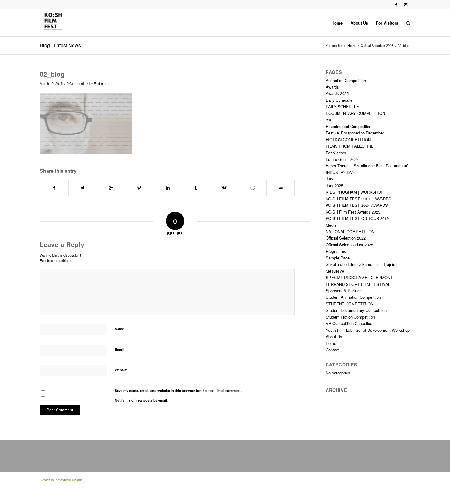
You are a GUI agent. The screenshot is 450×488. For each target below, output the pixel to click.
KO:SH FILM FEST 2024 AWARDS (357, 205)
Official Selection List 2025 (349, 245)
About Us (334, 336)
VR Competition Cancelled (349, 323)
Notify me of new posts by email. (141, 400)
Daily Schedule (339, 100)
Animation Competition (346, 80)
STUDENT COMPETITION (349, 304)
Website (121, 370)
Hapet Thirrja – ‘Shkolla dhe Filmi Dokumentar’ (367, 165)
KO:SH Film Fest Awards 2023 (353, 212)
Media (331, 225)
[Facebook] (396, 4)
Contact (332, 350)
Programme (336, 251)
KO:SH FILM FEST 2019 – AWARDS (358, 199)
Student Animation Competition (353, 297)
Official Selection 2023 (377, 45)
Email (119, 349)
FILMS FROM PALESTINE (350, 146)
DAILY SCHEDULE (342, 106)
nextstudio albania (69, 479)
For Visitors (336, 153)
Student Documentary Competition (356, 310)
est (328, 120)
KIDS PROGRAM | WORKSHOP (355, 192)
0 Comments (76, 83)
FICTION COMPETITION (348, 139)
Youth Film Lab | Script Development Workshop (368, 330)
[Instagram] (405, 4)
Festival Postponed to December (355, 133)
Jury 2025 (334, 185)
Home (351, 45)
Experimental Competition (348, 126)
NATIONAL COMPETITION (350, 231)
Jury (329, 179)
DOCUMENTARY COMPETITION (355, 113)
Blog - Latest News (60, 45)
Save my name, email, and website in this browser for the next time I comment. (178, 390)
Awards (332, 87)
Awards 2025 (337, 93)
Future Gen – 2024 (342, 159)
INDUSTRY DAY (340, 172)
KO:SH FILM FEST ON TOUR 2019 (357, 218)
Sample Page (338, 258)
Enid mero (101, 83)
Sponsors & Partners (344, 290)
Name (119, 329)
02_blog (52, 73)
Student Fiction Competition (350, 317)
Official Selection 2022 (346, 238)
